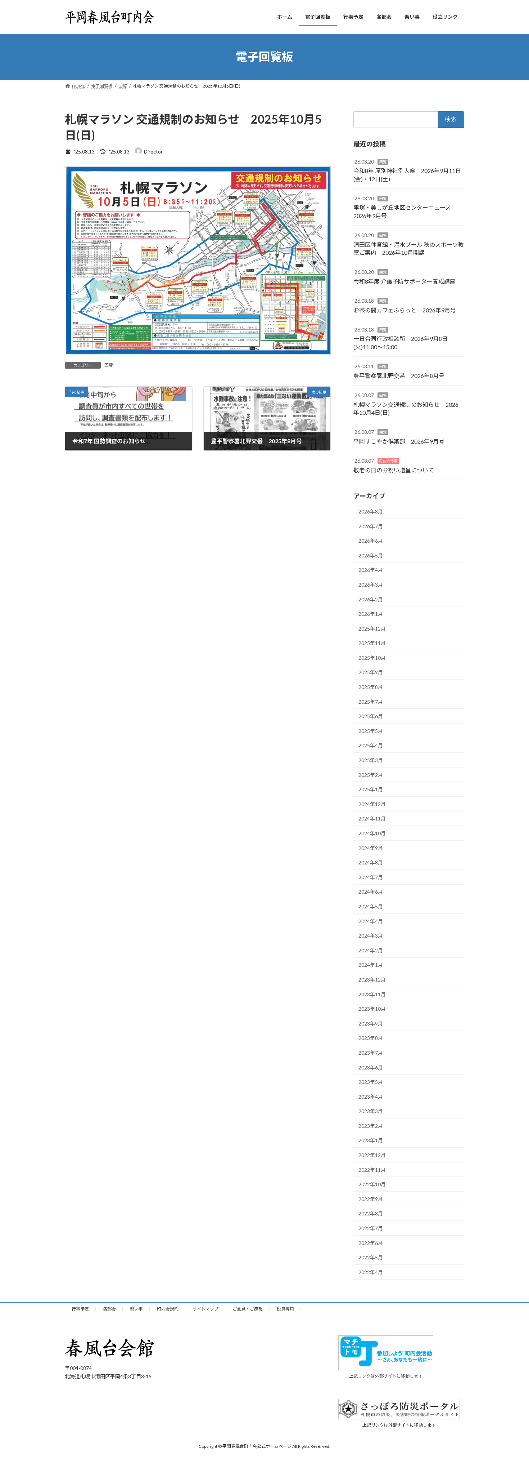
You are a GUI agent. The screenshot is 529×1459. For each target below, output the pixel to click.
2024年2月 (370, 950)
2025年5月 (370, 731)
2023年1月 (370, 1140)
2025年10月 (372, 657)
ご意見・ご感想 (247, 1309)
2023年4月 (370, 1096)
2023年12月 (372, 980)
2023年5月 (370, 1082)
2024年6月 (370, 892)
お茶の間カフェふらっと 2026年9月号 (404, 309)
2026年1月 (370, 614)
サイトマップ (205, 1309)
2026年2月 (370, 599)
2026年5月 (370, 555)
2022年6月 (370, 1243)
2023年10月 (372, 1009)
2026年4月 (370, 570)
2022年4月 (370, 1272)
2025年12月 (372, 628)
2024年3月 (370, 936)
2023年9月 (370, 1023)
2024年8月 (370, 862)
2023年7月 (370, 1053)
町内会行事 (388, 461)
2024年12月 (372, 804)
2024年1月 (370, 965)
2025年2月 (370, 774)
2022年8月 (370, 1213)
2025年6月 (370, 716)
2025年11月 (372, 643)
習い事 (136, 1309)
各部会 (109, 1309)
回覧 (108, 365)
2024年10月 (372, 833)
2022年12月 (372, 1155)
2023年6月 (370, 1067)
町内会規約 (167, 1309)
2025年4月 (370, 745)
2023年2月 (370, 1125)
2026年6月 (370, 541)
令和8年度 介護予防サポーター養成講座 (404, 280)
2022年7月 (370, 1228)
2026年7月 (370, 526)
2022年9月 (370, 1199)
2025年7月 (370, 701)
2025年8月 (370, 687)
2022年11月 (372, 1169)
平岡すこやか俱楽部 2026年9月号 (398, 440)
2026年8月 (370, 511)
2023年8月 (370, 1038)
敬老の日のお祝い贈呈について (393, 469)
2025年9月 (370, 672)
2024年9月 (370, 848)
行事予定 (80, 1309)
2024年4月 (370, 921)
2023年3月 (370, 1111)
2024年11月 (372, 818)
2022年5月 (370, 1257)
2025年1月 (370, 789)
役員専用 (285, 1309)
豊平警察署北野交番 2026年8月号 (398, 375)
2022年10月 (372, 1184)
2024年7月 (370, 877)
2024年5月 (370, 906)
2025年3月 (370, 760)
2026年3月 (370, 585)
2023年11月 (372, 994)
